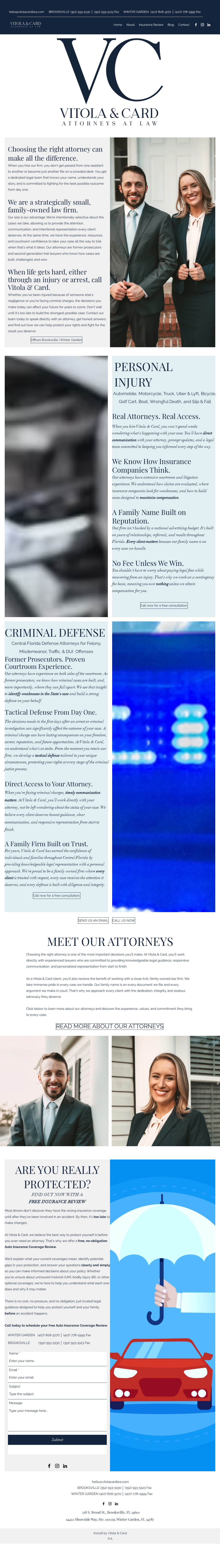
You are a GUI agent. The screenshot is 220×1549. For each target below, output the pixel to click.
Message (15, 1403)
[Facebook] (196, 25)
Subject (14, 1386)
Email (13, 1370)
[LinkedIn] (209, 25)
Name (13, 1353)
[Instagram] (202, 25)
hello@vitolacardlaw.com (26, 12)
